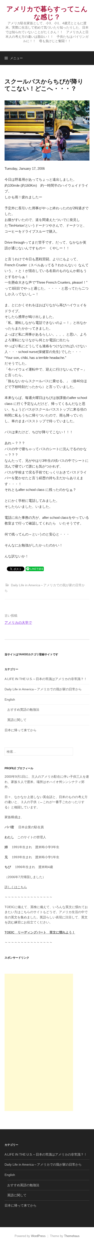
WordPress (38, 1236)
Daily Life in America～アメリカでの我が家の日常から (43, 689)
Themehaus (72, 1236)
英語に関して (16, 720)
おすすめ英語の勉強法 (23, 709)
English (10, 699)
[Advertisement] (39, 1042)
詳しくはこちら (16, 887)
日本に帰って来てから (21, 730)
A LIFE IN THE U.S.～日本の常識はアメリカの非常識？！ (46, 679)
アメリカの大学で (18, 622)
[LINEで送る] (35, 568)
